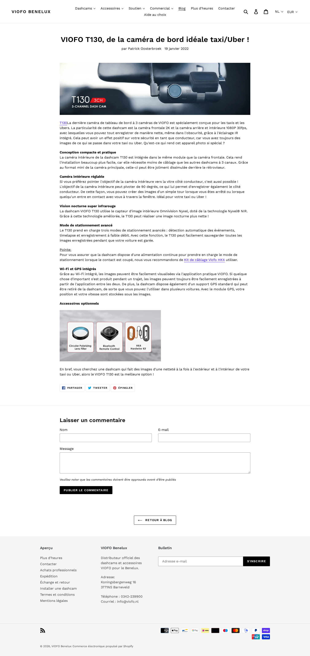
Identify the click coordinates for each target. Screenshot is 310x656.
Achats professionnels (58, 570)
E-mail (163, 430)
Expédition (49, 576)
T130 (63, 123)
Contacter (48, 564)
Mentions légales (54, 601)
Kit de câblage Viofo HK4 (204, 260)
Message (67, 449)
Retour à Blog (158, 520)
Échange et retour (55, 582)
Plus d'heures (51, 558)
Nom (63, 430)
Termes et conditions (57, 595)
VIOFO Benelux (61, 646)
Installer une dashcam (58, 588)
